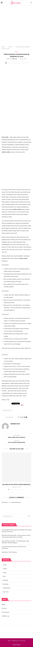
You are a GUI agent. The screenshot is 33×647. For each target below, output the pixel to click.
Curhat (4, 565)
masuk (9, 502)
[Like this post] (18, 417)
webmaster (14, 58)
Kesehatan (5, 580)
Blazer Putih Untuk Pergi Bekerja (16, 484)
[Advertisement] (16, 27)
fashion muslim (7, 410)
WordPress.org (5, 616)
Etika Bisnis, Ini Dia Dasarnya (9, 552)
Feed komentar (5, 612)
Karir (4, 576)
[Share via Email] (26, 417)
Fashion (10, 46)
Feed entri (4, 608)
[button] (3, 471)
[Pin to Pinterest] (24, 417)
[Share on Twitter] (22, 417)
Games (4, 572)
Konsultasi (5, 584)
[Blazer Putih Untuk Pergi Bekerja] (16, 467)
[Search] (31, 2)
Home (3, 46)
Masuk (3, 604)
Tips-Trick (5, 591)
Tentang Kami (6, 588)
